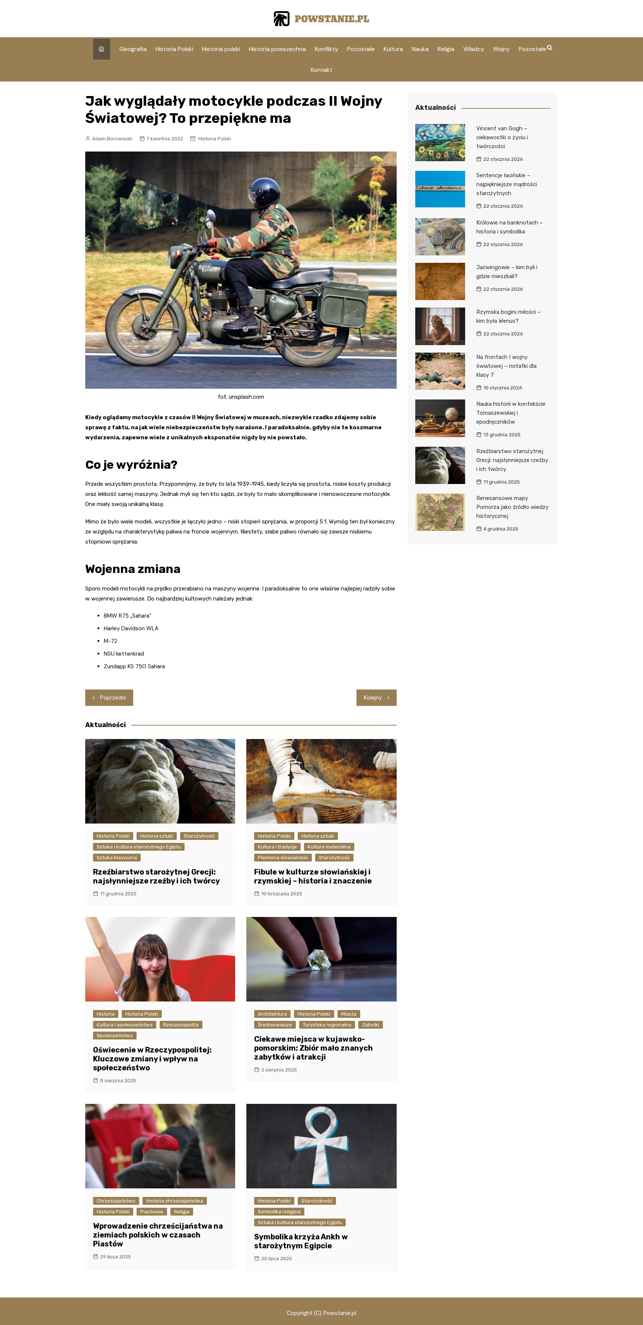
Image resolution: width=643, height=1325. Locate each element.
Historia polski (221, 49)
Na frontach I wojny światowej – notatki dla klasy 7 (506, 366)
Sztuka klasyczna (117, 857)
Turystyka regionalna (327, 1025)
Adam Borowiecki (112, 138)
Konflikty (326, 49)
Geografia (133, 49)
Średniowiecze (275, 1025)
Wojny (501, 49)
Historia (106, 1014)
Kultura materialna (329, 847)
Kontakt (321, 70)
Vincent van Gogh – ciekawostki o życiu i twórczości (502, 137)
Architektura (272, 1014)
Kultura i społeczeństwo (125, 1025)
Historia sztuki (156, 836)
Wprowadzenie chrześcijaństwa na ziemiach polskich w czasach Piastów (158, 1235)
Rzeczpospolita (181, 1025)
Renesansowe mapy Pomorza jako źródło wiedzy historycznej (512, 507)
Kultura (393, 49)
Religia (446, 49)
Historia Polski (174, 49)
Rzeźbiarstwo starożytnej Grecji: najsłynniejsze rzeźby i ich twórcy (156, 876)
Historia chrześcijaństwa (174, 1201)
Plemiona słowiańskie (283, 857)
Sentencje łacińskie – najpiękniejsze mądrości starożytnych (506, 184)
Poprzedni (113, 697)
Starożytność (199, 836)
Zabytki (370, 1025)
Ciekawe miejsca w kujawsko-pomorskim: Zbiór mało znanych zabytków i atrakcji (313, 1048)
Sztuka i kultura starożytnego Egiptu (139, 847)
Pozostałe (361, 49)
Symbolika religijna (279, 1211)
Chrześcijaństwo (116, 1201)
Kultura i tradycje (277, 847)
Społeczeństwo (115, 1035)
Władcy (473, 49)
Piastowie (151, 1211)
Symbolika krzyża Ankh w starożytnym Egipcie (301, 1241)
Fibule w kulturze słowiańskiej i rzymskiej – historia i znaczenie (313, 876)
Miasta (348, 1014)
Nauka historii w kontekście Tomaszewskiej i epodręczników (511, 413)
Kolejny (373, 697)
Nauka (420, 49)
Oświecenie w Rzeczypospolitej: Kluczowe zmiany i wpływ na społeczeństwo (152, 1058)
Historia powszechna (277, 49)
